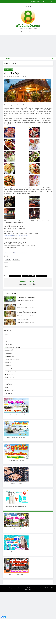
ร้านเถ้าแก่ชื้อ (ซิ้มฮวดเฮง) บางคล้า (27, 312)
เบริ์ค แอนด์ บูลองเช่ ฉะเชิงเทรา (37, 1)
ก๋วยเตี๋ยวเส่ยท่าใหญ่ (22, 305)
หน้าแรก (6, 253)
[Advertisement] (28, 46)
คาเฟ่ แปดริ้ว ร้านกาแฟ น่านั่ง (13, 359)
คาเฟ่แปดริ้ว (13, 253)
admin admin (9, 76)
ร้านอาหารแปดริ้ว (9, 69)
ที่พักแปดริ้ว (7, 362)
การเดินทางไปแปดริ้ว (10, 377)
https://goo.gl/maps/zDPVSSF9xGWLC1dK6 (16, 235)
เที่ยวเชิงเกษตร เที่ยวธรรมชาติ (13, 347)
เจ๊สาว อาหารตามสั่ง (23, 320)
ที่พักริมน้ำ (8, 365)
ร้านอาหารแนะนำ (10, 356)
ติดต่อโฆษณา (8, 384)
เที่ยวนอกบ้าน (8, 381)
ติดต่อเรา (7, 387)
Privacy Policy (8, 393)
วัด (6, 341)
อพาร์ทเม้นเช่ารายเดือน (11, 372)
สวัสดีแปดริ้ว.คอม (28, 26)
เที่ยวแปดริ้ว (8, 338)
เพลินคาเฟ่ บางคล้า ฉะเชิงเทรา (26, 297)
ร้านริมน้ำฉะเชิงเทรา (15, 275)
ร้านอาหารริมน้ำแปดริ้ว (29, 275)
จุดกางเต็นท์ (9, 369)
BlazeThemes (28, 589)
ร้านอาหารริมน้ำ (10, 353)
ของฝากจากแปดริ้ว (9, 374)
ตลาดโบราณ (9, 344)
